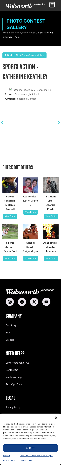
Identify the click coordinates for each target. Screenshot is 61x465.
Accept (30, 448)
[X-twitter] (34, 302)
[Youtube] (46, 302)
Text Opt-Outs (14, 384)
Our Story (11, 325)
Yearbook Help (14, 377)
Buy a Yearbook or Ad (17, 362)
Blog (8, 332)
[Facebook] (22, 302)
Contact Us (12, 369)
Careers (10, 339)
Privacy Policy (13, 407)
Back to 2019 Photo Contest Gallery (25, 55)
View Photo (10, 216)
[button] (56, 417)
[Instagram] (10, 302)
